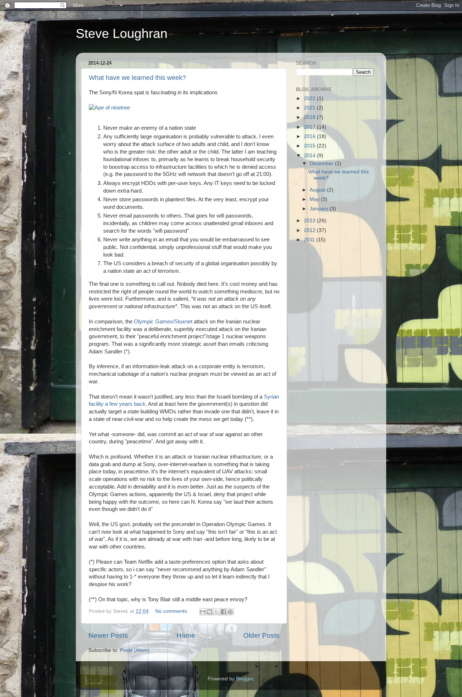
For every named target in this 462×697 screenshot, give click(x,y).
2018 (310, 117)
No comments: (172, 611)
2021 (310, 108)
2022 (310, 98)
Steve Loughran (121, 33)
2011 (310, 239)
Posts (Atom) (134, 650)
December (322, 163)
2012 (310, 230)
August (318, 190)
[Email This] (202, 611)
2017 (310, 127)
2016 (310, 136)
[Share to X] (216, 611)
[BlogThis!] (209, 611)
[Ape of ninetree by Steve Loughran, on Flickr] (109, 108)
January (320, 208)
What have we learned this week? (137, 77)
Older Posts (261, 635)
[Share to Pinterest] (230, 611)
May (315, 199)
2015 (310, 146)
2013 (310, 220)
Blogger (244, 678)
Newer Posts (108, 635)
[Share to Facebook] (223, 611)
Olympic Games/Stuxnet (163, 321)
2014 (310, 155)
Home (185, 635)
